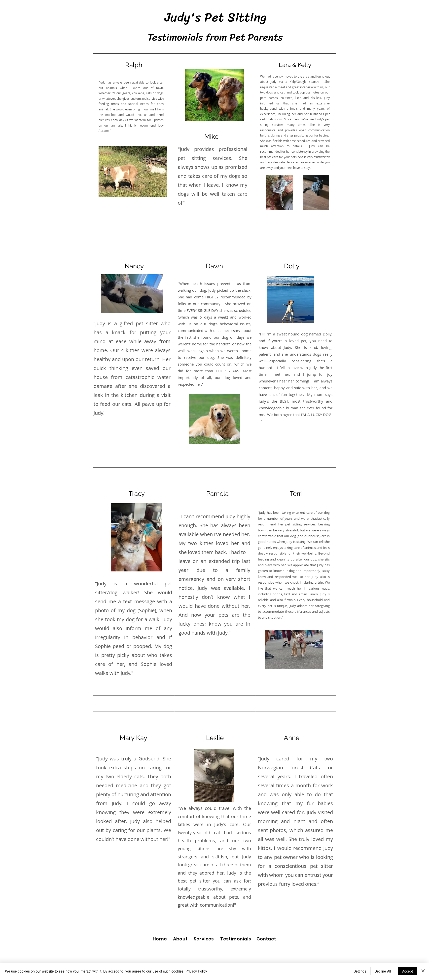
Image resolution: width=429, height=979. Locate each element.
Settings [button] (360, 971)
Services (204, 939)
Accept (407, 971)
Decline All (382, 971)
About (180, 939)
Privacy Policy (196, 971)
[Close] (423, 971)
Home (160, 939)
